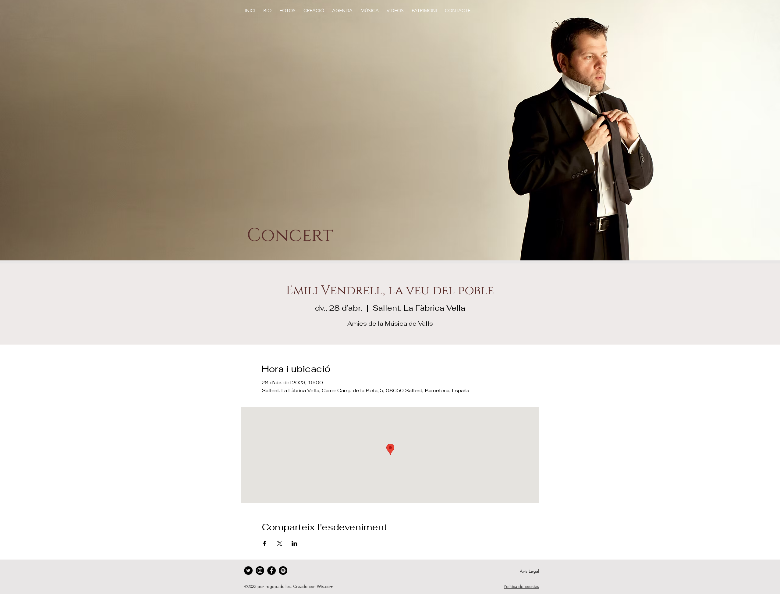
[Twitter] (248, 570)
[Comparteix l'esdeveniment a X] (279, 543)
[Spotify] (283, 570)
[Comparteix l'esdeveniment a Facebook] (265, 543)
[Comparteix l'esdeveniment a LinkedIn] (294, 543)
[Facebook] (271, 570)
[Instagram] (260, 570)
